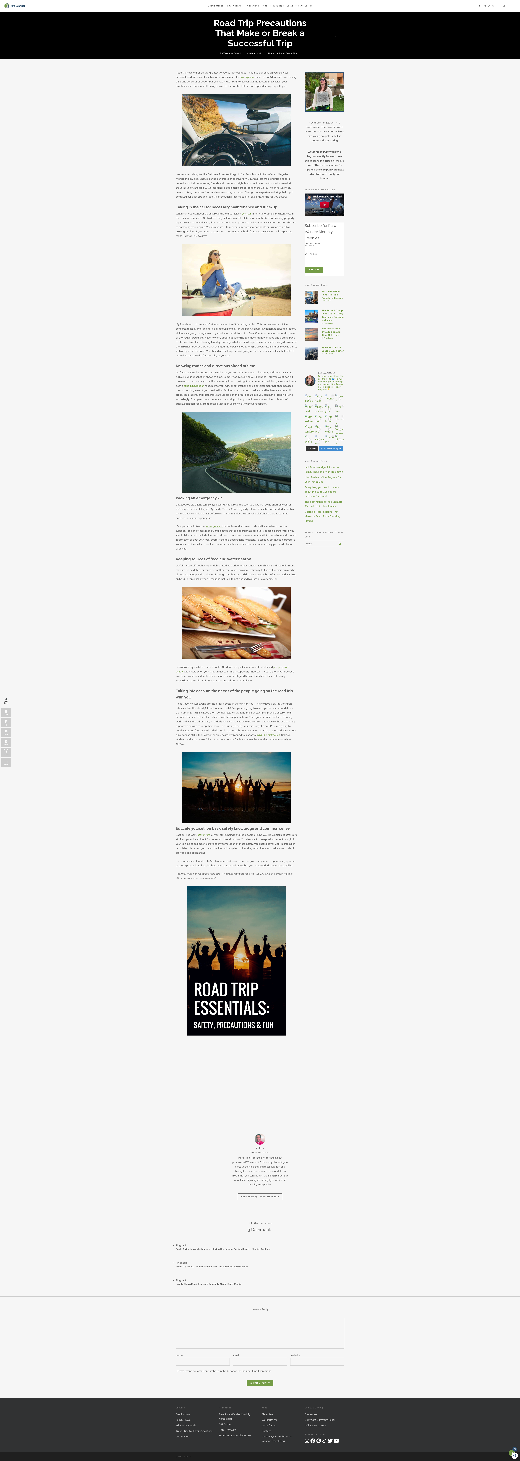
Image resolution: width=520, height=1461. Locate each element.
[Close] (284, 680)
